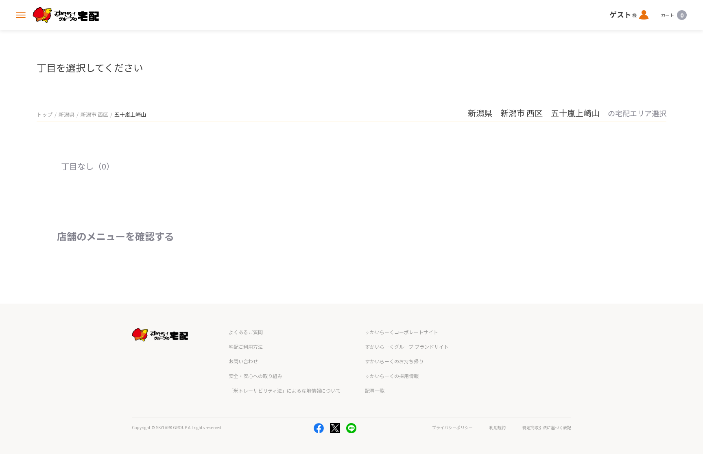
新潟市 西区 (94, 114)
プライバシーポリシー (452, 428)
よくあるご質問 (246, 331)
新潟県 (66, 114)
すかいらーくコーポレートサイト (401, 331)
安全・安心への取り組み (255, 375)
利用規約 (497, 428)
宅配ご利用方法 (246, 346)
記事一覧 (374, 390)
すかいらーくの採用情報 (392, 375)
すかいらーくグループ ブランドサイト (407, 346)
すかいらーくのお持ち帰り (394, 361)
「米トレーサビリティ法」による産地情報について (285, 390)
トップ (44, 114)
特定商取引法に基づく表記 (546, 428)
